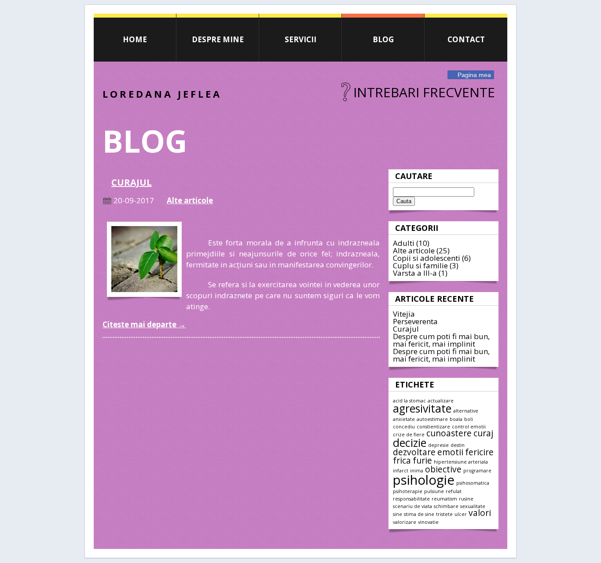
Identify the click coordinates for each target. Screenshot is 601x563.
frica (402, 460)
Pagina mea (474, 74)
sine (397, 514)
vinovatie (428, 522)
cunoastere (449, 433)
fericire (479, 452)
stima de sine (419, 514)
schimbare (446, 506)
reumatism (444, 499)
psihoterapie (407, 491)
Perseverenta (415, 321)
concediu (404, 427)
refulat (454, 491)
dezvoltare (414, 452)
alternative (465, 411)
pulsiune (434, 491)
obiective (443, 469)
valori (480, 513)
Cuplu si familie (420, 265)
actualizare (441, 401)
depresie (438, 445)
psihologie (423, 480)
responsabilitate (411, 499)
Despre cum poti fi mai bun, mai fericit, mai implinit (441, 340)
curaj (483, 433)
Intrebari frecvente (424, 92)
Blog (383, 39)
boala (456, 419)
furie (422, 460)
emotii (450, 452)
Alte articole (414, 250)
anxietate (404, 419)
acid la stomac (409, 401)
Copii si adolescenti (426, 258)
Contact (466, 39)
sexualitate (472, 506)
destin (458, 445)
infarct (400, 471)
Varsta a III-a (415, 273)
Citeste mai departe (144, 324)
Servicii (300, 39)
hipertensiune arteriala (461, 462)
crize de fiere (409, 434)
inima (416, 471)
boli (468, 419)
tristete (444, 514)
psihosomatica (472, 483)
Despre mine (218, 39)
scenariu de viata (412, 506)
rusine (466, 499)
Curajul (406, 329)
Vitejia (404, 314)
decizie (409, 442)
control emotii (469, 427)
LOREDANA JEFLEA (162, 93)
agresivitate (422, 408)
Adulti (403, 243)
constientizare (433, 427)
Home (135, 39)
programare (477, 471)
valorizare (404, 522)
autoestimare (432, 419)
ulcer (460, 514)
